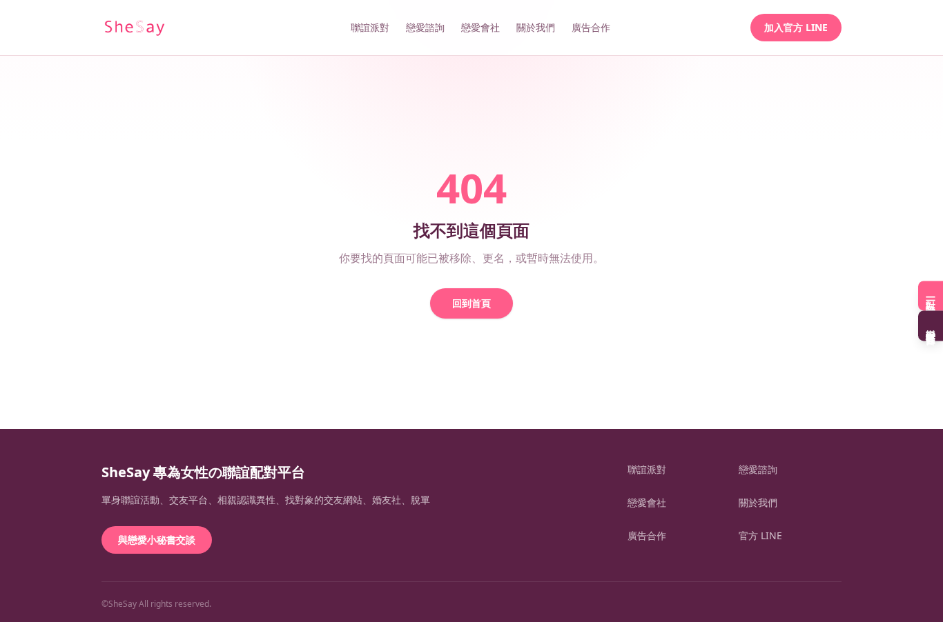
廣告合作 (591, 27)
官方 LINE (760, 535)
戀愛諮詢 (425, 27)
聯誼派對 (370, 27)
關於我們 (535, 27)
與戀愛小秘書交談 (156, 539)
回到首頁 (471, 303)
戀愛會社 (480, 27)
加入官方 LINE (796, 27)
